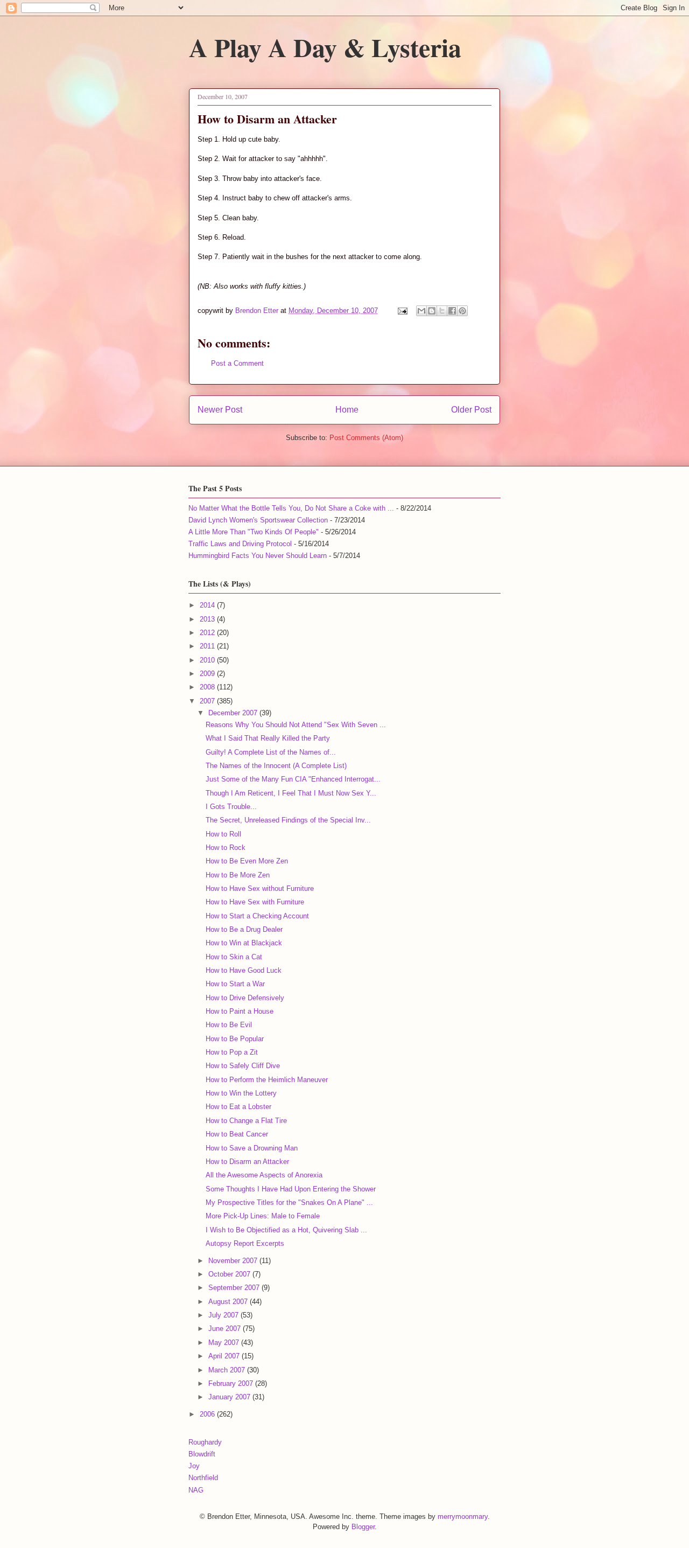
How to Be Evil (229, 1025)
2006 (208, 1414)
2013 (208, 619)
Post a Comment (237, 363)
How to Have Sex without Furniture (260, 888)
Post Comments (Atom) (366, 438)
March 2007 (227, 1370)
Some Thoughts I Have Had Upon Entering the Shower (291, 1189)
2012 (208, 633)
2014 (208, 605)
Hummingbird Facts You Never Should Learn (257, 556)
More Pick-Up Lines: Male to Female (263, 1216)
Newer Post (220, 409)
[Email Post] (402, 310)
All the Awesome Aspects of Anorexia (264, 1175)
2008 (208, 687)
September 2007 (235, 1288)
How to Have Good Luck (244, 970)
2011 (208, 646)
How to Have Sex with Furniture (255, 902)
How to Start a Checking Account (257, 916)
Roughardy (205, 1442)
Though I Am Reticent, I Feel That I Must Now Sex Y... (291, 793)
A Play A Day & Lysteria (325, 47)
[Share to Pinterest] (462, 310)
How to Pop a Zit (232, 1052)
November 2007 (233, 1261)
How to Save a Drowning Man (252, 1148)
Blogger (363, 1527)
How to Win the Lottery (241, 1093)
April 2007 (225, 1356)
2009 (208, 674)
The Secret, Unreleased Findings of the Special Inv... (288, 820)
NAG (195, 1490)
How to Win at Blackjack (244, 943)
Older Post (471, 409)
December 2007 (233, 713)
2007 (208, 701)
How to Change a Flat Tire (246, 1121)
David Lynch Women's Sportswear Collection (258, 520)
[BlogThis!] (431, 310)
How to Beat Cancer (237, 1134)
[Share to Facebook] (452, 310)
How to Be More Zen (238, 875)
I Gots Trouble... (231, 807)
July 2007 (224, 1315)
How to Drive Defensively (245, 998)
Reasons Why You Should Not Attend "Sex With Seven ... (296, 725)
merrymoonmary (463, 1516)
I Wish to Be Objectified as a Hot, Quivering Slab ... (286, 1230)
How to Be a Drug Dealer (244, 929)
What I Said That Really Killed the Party (268, 738)
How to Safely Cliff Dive (243, 1066)
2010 (208, 660)
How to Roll (223, 834)
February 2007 (231, 1383)
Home (346, 409)
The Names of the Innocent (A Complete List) (276, 766)
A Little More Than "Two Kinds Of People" (253, 532)
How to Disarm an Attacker (247, 1161)
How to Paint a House (239, 1011)
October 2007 (230, 1274)
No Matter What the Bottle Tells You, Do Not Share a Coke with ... (291, 508)
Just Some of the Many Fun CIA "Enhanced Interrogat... (293, 779)
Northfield (203, 1478)
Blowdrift (201, 1454)
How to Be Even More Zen (247, 861)
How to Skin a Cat (234, 957)
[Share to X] (442, 310)
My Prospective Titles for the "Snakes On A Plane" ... (289, 1202)
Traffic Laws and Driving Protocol (240, 544)
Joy (194, 1466)
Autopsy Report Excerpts (245, 1243)
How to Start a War (235, 984)
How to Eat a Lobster (238, 1107)
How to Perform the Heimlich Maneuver (267, 1080)
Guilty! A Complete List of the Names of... (271, 752)
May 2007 (224, 1342)
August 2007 (229, 1302)
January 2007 (230, 1397)
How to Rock (225, 847)
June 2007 (225, 1328)
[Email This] (421, 310)
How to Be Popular (235, 1039)
